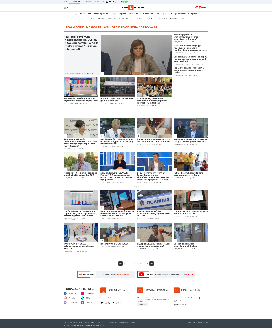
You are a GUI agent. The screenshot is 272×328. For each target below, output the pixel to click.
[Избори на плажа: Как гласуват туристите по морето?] (154, 232)
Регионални (111, 19)
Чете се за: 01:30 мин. (191, 178)
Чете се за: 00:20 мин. (154, 249)
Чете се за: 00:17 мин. (191, 216)
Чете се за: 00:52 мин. (154, 105)
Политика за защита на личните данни (121, 322)
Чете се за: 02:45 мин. (87, 73)
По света (100, 19)
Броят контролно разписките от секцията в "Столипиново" (153, 140)
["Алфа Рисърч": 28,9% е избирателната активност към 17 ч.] (81, 232)
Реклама (136, 186)
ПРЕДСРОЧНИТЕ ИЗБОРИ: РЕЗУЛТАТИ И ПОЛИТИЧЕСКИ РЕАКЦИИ (111, 26)
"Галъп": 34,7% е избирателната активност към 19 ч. (191, 212)
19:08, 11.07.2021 (179, 216)
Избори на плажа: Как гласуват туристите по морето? (153, 245)
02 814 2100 (180, 300)
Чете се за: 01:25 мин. (81, 148)
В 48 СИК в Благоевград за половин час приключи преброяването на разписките (190, 48)
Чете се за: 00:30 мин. (80, 103)
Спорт (96, 14)
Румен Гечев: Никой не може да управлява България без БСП (80, 174)
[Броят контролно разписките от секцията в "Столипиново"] (154, 128)
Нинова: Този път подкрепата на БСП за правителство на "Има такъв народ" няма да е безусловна (81, 43)
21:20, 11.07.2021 (70, 73)
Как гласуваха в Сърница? (114, 244)
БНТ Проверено (161, 14)
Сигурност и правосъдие (166, 19)
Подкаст (193, 14)
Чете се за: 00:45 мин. (191, 75)
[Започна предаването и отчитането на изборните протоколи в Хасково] (154, 87)
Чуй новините (180, 14)
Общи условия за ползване (73, 322)
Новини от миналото (144, 14)
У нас (90, 19)
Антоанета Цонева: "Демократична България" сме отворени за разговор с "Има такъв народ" (80, 142)
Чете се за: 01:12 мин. (191, 144)
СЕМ (98, 322)
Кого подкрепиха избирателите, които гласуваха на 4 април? (186, 37)
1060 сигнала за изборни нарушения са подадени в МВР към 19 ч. (153, 213)
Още (182, 19)
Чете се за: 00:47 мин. (154, 144)
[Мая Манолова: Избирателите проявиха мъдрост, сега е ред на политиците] (117, 128)
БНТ (65, 2)
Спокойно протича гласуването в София (185, 245)
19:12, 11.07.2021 (142, 218)
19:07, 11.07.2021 (69, 251)
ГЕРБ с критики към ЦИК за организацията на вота (188, 174)
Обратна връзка (89, 322)
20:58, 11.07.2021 (179, 53)
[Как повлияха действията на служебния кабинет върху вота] (81, 87)
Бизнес (130, 14)
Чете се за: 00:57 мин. (197, 64)
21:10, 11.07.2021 (105, 103)
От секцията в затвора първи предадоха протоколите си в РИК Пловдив (190, 59)
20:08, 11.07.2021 (142, 182)
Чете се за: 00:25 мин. (81, 251)
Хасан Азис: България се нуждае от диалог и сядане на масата (191, 140)
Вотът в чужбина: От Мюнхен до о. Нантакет (116, 99)
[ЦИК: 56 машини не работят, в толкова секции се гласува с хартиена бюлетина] (117, 200)
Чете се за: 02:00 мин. (71, 220)
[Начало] (76, 14)
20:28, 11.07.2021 (105, 146)
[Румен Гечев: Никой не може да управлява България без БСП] (81, 161)
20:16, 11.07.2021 (105, 182)
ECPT (103, 322)
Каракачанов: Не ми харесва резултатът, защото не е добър (189, 70)
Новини (82, 14)
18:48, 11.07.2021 (105, 246)
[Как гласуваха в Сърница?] (117, 232)
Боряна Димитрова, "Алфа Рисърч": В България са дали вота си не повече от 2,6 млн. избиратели (116, 176)
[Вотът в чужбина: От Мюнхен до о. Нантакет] (117, 87)
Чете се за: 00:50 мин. (117, 218)
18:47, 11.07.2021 (142, 249)
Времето (104, 14)
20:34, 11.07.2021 (69, 148)
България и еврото (118, 14)
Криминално (136, 19)
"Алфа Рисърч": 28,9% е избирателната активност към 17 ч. (79, 246)
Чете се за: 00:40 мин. (117, 246)
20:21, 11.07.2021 (69, 178)
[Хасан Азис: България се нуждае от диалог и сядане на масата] (191, 128)
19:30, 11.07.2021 (105, 218)
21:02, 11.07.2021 (142, 105)
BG (205, 8)
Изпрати (142, 305)
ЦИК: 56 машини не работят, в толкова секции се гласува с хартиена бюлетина (117, 213)
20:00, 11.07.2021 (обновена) (72, 218)
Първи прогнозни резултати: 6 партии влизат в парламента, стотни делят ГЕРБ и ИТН (80, 213)
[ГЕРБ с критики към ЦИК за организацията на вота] (191, 161)
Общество (148, 19)
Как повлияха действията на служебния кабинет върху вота (81, 99)
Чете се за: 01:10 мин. (154, 218)
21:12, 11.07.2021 (69, 103)
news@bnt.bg (181, 304)
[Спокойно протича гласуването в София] (191, 232)
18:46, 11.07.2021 (179, 249)
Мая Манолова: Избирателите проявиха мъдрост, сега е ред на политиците (116, 141)
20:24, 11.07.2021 (179, 144)
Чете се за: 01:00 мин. (117, 103)
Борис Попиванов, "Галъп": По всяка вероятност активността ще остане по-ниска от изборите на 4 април (153, 176)
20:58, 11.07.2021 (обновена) (182, 64)
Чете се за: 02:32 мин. (191, 42)
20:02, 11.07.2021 (179, 178)
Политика (123, 19)
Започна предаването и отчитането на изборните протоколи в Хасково (152, 100)
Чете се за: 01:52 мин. (117, 182)
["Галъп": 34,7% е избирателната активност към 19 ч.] (191, 200)
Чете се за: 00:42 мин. (191, 53)
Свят (89, 14)
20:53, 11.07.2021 (179, 75)
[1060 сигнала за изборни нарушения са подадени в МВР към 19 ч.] (154, 200)
